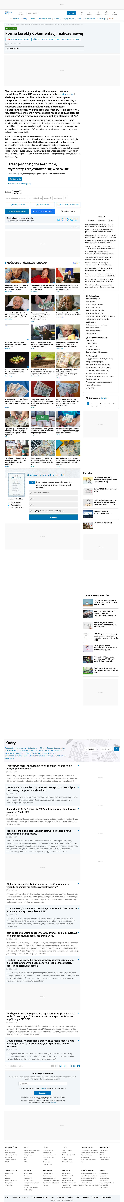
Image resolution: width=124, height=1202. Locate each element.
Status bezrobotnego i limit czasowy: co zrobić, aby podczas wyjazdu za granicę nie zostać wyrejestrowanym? (100, 247)
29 (109, 403)
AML (82, 1162)
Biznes (33, 19)
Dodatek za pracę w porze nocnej (97, 370)
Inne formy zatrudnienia (13, 756)
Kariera (70, 1197)
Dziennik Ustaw (48, 1173)
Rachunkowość (10, 1152)
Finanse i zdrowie (67, 1162)
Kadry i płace (9, 1183)
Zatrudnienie (32, 748)
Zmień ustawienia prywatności (43, 1197)
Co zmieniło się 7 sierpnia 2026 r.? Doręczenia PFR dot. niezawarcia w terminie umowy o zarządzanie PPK (100, 253)
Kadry (25, 19)
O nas (7, 1197)
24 (88, 403)
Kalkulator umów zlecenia (95, 310)
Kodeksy (45, 1185)
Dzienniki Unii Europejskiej (51, 1180)
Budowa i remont (105, 1157)
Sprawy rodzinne (48, 1150)
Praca (45, 1159)
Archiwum (103, 1176)
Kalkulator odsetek (67, 1180)
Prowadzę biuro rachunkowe (89, 1152)
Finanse (102, 1155)
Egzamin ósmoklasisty (31, 1187)
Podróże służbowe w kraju (89, 1173)
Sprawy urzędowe (48, 1157)
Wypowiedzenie (10, 750)
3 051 (73, 1066)
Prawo (56, 19)
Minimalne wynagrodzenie (89, 1176)
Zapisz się (42, 1093)
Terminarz (93, 398)
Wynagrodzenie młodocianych (96, 373)
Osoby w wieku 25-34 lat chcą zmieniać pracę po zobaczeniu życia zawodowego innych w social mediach (99, 231)
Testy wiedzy (28, 1189)
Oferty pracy (9, 758)
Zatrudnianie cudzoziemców (96, 595)
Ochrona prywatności (20, 1197)
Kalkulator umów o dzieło (94, 313)
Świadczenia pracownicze (56, 748)
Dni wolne (87, 472)
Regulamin (61, 1197)
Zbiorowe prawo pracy (33, 753)
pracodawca (57, 198)
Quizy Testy (90, 388)
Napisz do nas (44, 204)
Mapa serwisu (107, 1197)
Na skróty (103, 1170)
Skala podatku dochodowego (90, 1185)
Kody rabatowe (104, 1178)
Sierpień (104, 398)
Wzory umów (104, 1180)
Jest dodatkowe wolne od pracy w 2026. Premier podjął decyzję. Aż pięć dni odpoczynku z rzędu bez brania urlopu (99, 258)
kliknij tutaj (53, 1102)
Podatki (7, 1150)
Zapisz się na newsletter (70, 204)
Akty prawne (47, 1170)
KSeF (111, 19)
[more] (65, 198)
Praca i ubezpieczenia (68, 1155)
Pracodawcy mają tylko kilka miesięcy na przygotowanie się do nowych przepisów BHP (99, 225)
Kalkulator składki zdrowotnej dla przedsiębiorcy (97, 320)
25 (92, 403)
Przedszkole (28, 1173)
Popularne (91, 220)
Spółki (64, 1152)
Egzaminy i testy (29, 1180)
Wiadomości (9, 748)
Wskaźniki (93, 356)
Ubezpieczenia (25, 24)
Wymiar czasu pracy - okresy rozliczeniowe (100, 376)
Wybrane (110, 220)
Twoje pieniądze (68, 19)
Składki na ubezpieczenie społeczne (43, 24)
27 (101, 403)
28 (105, 403)
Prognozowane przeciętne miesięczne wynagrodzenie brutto (99, 383)
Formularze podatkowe (107, 1183)
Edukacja (102, 19)
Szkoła (26, 1176)
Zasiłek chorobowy (92, 379)
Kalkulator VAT (66, 1178)
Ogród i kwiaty (104, 1159)
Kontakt (86, 1197)
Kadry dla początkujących (56, 756)
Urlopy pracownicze (93, 349)
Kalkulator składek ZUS (94, 328)
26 (96, 403)
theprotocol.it (104, 1185)
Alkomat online (91, 333)
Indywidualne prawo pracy (14, 753)
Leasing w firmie (67, 1159)
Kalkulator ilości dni (68, 1176)
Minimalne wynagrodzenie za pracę (98, 367)
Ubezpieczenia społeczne (28, 750)
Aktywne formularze (98, 337)
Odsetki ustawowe (86, 1183)
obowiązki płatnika (35, 198)
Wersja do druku (19, 204)
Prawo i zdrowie (48, 1164)
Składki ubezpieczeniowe (88, 1178)
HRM (47, 750)
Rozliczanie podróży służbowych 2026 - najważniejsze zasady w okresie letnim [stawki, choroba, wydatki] (99, 280)
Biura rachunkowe (87, 1147)
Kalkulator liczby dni (93, 299)
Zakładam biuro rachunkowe (89, 1150)
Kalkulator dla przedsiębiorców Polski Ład (100, 316)
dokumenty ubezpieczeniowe (16, 198)
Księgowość (15, 19)
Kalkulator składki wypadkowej (96, 325)
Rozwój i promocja (11, 1180)
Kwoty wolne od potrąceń (94, 362)
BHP (41, 750)
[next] (78, 1066)
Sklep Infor (46, 1162)
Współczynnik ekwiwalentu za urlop (98, 364)
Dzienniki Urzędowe (49, 1178)
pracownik (47, 198)
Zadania (7, 1178)
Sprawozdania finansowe (88, 1159)
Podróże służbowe (86, 1180)
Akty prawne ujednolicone (51, 1183)
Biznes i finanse (67, 1150)
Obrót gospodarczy (11, 1155)
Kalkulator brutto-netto (93, 307)
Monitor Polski (47, 1176)
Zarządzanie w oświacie (31, 1183)
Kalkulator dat (90, 302)
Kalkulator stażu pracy (69, 1183)
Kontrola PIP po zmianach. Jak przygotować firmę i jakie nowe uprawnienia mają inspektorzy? (100, 242)
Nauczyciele (28, 1178)
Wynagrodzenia (91, 346)
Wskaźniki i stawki (87, 1170)
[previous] (52, 1066)
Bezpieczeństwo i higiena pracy (97, 352)
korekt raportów (65, 94)
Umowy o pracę (91, 343)
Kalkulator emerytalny (93, 331)
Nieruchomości (90, 19)
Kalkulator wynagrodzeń (94, 304)
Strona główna (9, 24)
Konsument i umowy (49, 1155)
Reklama (95, 1197)
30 (114, 403)
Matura (26, 1185)
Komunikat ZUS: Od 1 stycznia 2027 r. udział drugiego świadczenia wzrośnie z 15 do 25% (100, 236)
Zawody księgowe (10, 1159)
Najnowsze (101, 220)
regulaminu (43, 1088)
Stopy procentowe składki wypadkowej (99, 359)
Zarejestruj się (15, 179)
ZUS (25, 756)
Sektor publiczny (45, 19)
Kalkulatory (94, 296)
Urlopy (42, 748)
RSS (77, 1197)
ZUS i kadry (8, 1157)
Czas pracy (90, 340)
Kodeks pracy (21, 748)
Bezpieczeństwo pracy (37, 756)
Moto (79, 19)
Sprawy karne (47, 1152)
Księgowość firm (11, 1147)
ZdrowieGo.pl (104, 1173)
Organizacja (9, 1173)
